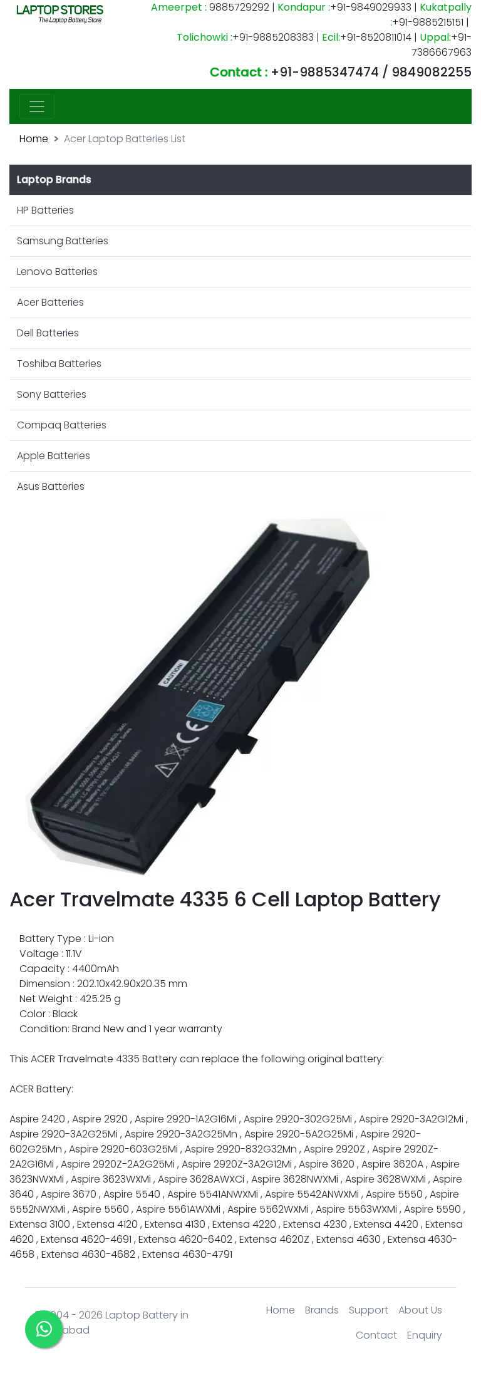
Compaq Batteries (61, 425)
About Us (420, 1310)
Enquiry (424, 1335)
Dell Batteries (48, 333)
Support (368, 1310)
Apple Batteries (53, 455)
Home (33, 139)
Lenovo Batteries (57, 271)
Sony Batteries (51, 394)
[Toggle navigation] (36, 106)
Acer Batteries (50, 302)
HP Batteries (45, 210)
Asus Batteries (51, 486)
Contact (376, 1335)
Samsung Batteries (62, 241)
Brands (322, 1310)
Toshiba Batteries (59, 363)
